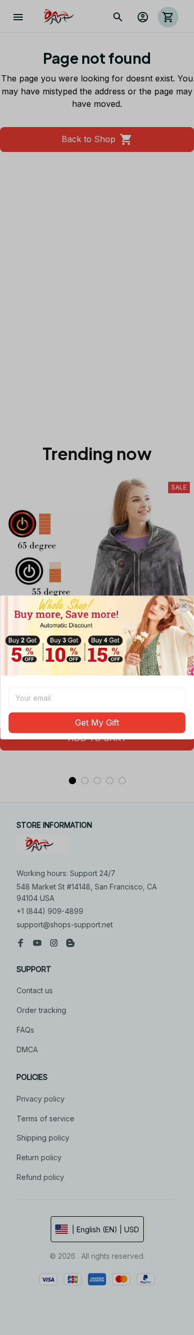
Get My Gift (97, 723)
